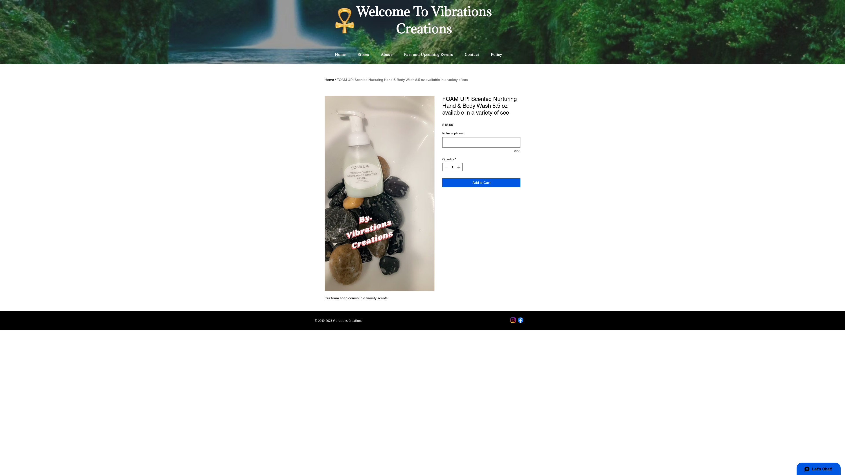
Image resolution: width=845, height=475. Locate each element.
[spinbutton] (452, 167)
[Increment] (459, 167)
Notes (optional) (453, 133)
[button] (363, 54)
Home (329, 80)
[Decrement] (445, 167)
